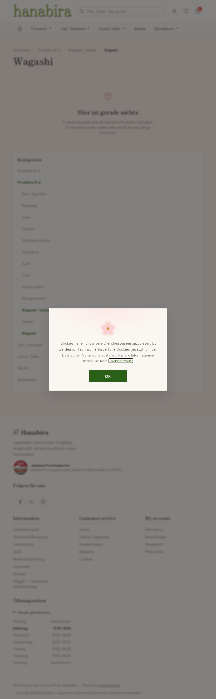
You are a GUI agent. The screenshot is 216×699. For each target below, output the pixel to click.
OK (108, 376)
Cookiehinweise (121, 360)
